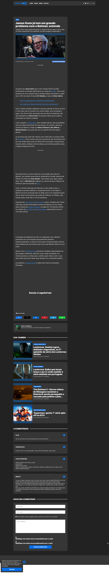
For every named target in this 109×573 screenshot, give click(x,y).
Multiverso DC (31, 251)
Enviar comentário (40, 547)
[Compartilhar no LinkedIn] (36, 317)
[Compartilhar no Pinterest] (44, 317)
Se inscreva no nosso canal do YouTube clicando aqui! (39, 104)
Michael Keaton (41, 209)
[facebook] (83, 3)
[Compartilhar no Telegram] (53, 317)
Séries (41, 3)
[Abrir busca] (94, 3)
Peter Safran (40, 202)
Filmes (36, 3)
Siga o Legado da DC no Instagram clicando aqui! (37, 100)
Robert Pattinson (34, 207)
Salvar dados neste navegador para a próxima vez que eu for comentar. (37, 516)
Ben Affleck (30, 209)
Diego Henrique (26, 326)
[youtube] (85, 3)
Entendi (12, 569)
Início (17, 19)
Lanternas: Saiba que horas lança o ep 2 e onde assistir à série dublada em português (48, 371)
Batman (53, 91)
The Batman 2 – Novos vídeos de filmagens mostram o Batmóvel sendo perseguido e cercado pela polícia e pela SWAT (48, 394)
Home (31, 3)
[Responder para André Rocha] (64, 447)
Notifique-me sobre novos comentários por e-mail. (34, 539)
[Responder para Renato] (64, 476)
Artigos (46, 3)
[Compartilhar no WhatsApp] (62, 317)
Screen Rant (31, 123)
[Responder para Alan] (64, 435)
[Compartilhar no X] (27, 317)
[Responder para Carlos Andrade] (64, 459)
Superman (21, 139)
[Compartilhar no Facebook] (19, 317)
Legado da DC (31, 263)
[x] (90, 3)
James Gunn (29, 202)
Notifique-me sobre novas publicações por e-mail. (34, 543)
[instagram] (87, 3)
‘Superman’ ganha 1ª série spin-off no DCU (49, 414)
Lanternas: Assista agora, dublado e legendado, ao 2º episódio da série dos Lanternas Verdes (49, 351)
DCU (38, 183)
